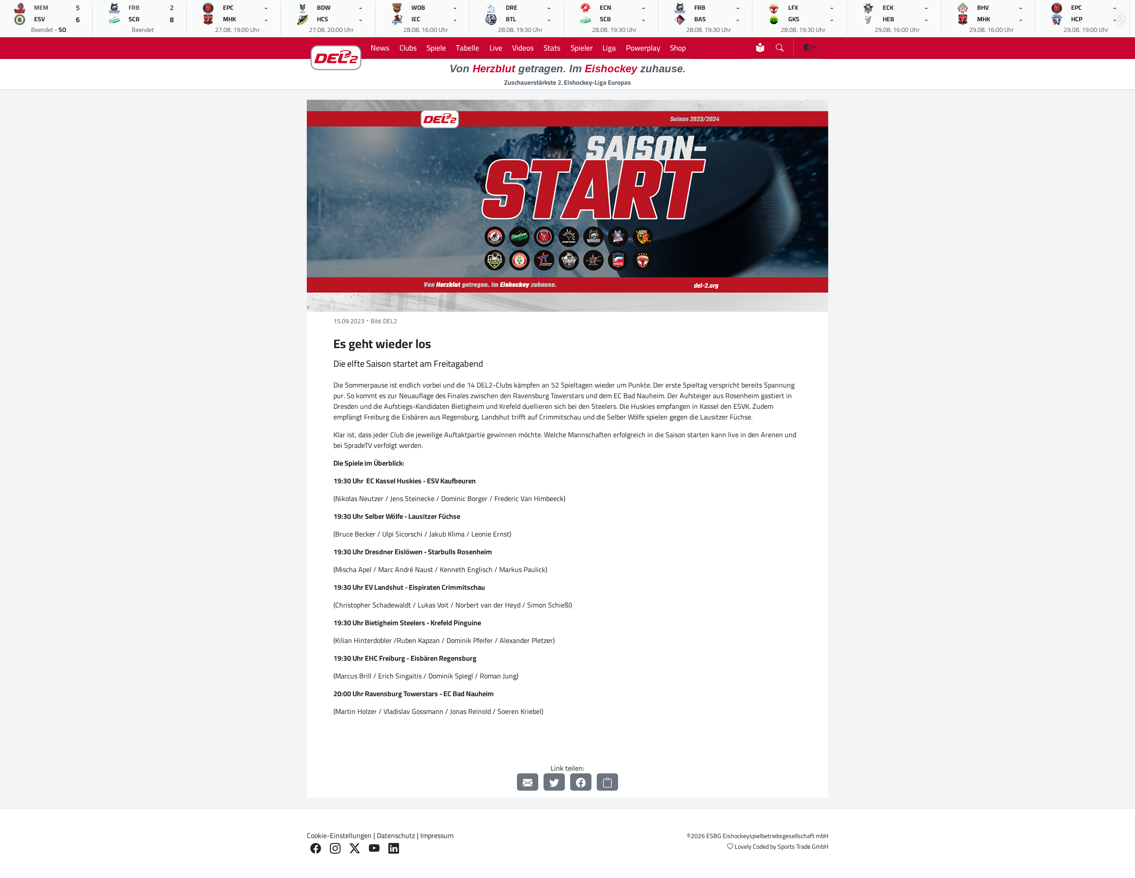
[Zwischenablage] (607, 782)
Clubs (408, 47)
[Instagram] (335, 848)
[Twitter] (554, 782)
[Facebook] (580, 782)
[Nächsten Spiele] (1120, 19)
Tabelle (467, 47)
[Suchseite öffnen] (779, 46)
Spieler (582, 47)
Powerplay (643, 47)
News (380, 47)
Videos (523, 47)
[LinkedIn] (394, 848)
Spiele (436, 47)
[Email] (527, 782)
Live (495, 47)
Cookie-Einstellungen (339, 835)
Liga (609, 47)
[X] (355, 848)
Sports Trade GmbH (803, 846)
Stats (552, 47)
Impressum (437, 835)
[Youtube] (374, 848)
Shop (678, 47)
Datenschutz (396, 835)
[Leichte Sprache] (760, 48)
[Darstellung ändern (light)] (810, 47)
